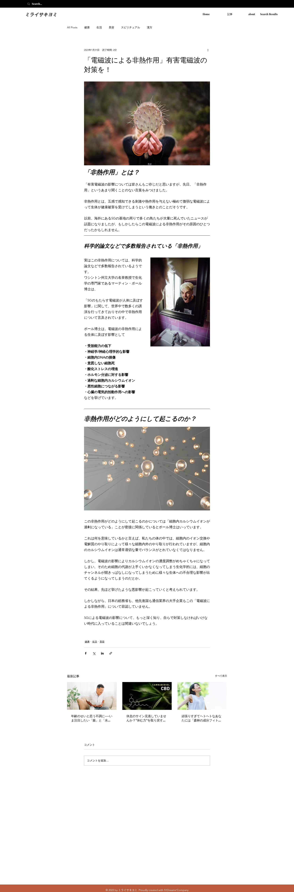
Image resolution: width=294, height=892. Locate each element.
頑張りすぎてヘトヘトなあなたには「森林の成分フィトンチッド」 (201, 718)
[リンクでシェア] (110, 653)
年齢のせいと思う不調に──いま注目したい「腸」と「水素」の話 (91, 718)
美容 (111, 27)
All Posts (72, 27)
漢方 (149, 27)
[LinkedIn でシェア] (102, 653)
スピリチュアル (130, 27)
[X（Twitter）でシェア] (94, 653)
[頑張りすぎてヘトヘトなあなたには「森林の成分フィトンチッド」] (202, 696)
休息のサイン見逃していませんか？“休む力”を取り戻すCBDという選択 (146, 718)
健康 (87, 27)
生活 (99, 27)
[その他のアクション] (208, 50)
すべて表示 (221, 675)
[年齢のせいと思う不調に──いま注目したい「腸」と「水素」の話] (92, 696)
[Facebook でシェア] (85, 653)
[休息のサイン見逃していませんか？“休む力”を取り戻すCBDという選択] (147, 696)
